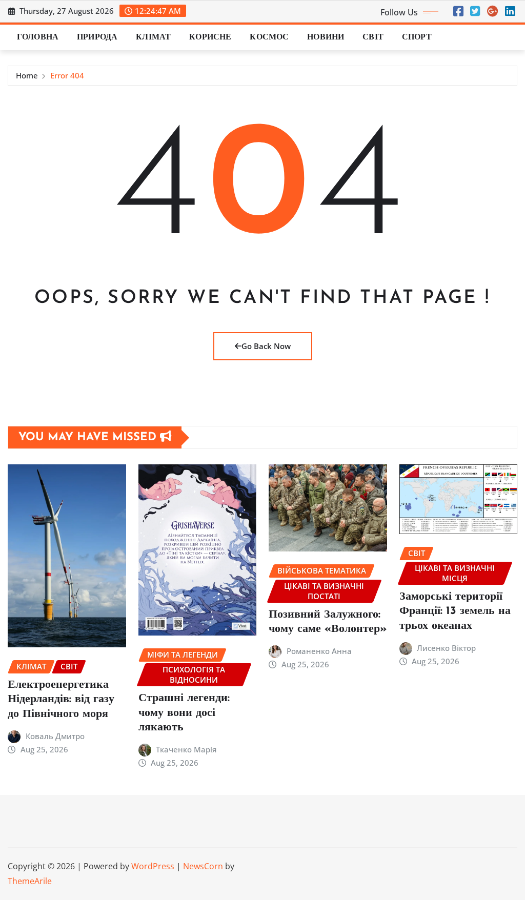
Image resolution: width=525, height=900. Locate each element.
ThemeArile (30, 881)
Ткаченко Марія (186, 749)
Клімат (153, 37)
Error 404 (67, 75)
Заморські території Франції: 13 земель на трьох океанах (455, 611)
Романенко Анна (319, 651)
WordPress (152, 866)
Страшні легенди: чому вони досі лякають (184, 712)
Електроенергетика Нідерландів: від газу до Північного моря (61, 699)
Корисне (210, 37)
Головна (37, 37)
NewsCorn (203, 866)
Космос (269, 37)
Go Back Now (266, 346)
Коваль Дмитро (55, 736)
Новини (325, 37)
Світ (372, 37)
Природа (97, 37)
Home (27, 75)
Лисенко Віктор (446, 648)
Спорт (417, 37)
